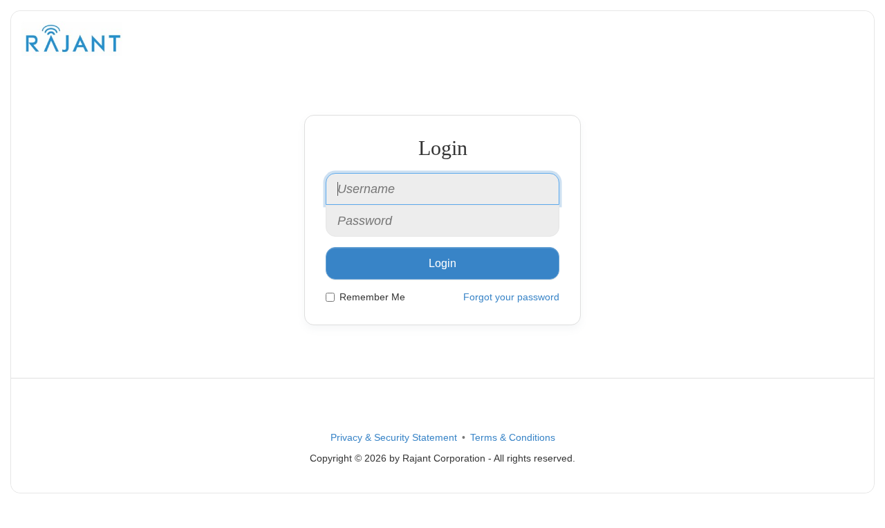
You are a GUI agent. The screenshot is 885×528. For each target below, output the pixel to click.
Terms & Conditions (512, 437)
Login (442, 263)
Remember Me (372, 296)
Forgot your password (511, 296)
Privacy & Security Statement (393, 437)
